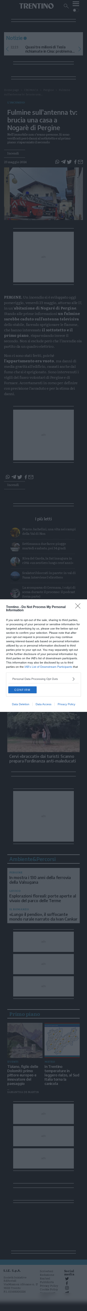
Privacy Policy (66, 704)
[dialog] (43, 655)
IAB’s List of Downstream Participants (48, 666)
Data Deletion (20, 704)
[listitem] (43, 679)
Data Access (43, 704)
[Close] (79, 607)
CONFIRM (22, 689)
